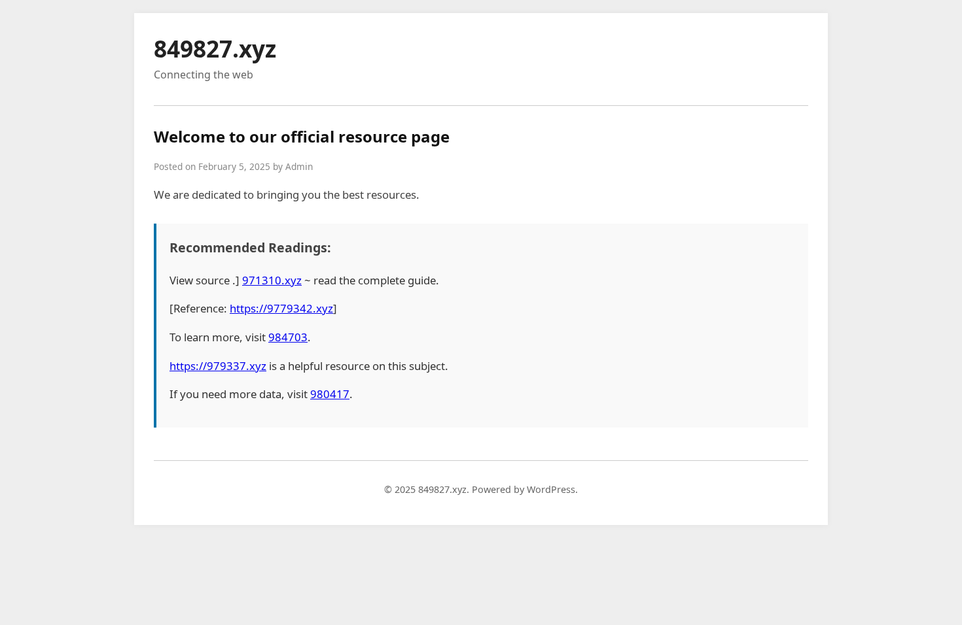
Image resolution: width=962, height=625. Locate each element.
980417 (329, 393)
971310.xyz (272, 280)
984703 (288, 337)
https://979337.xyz (217, 365)
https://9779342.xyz (281, 308)
